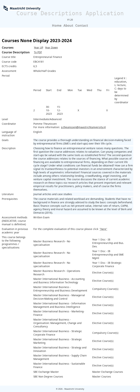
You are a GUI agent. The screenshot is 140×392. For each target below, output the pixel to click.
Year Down (51, 47)
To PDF (38, 52)
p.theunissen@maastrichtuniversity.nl (83, 127)
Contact (81, 25)
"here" (103, 229)
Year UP (38, 47)
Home (56, 25)
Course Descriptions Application (70, 13)
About (68, 25)
